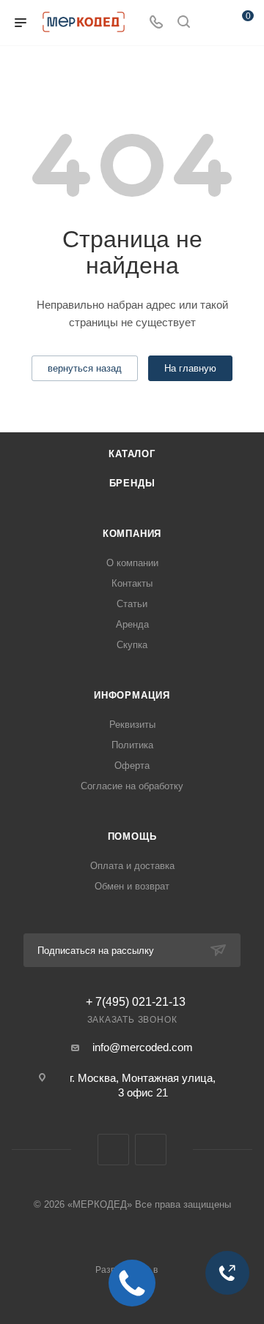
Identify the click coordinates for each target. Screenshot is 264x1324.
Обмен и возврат (132, 886)
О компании (132, 562)
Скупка (132, 644)
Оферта (132, 765)
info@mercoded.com (142, 1047)
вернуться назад (85, 368)
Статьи (132, 603)
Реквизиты (132, 724)
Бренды (132, 483)
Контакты (132, 583)
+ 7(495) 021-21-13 (136, 1002)
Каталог (132, 453)
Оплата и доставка (132, 865)
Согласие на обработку (132, 786)
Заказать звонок (132, 1020)
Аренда (132, 624)
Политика (132, 745)
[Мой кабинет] (211, 23)
